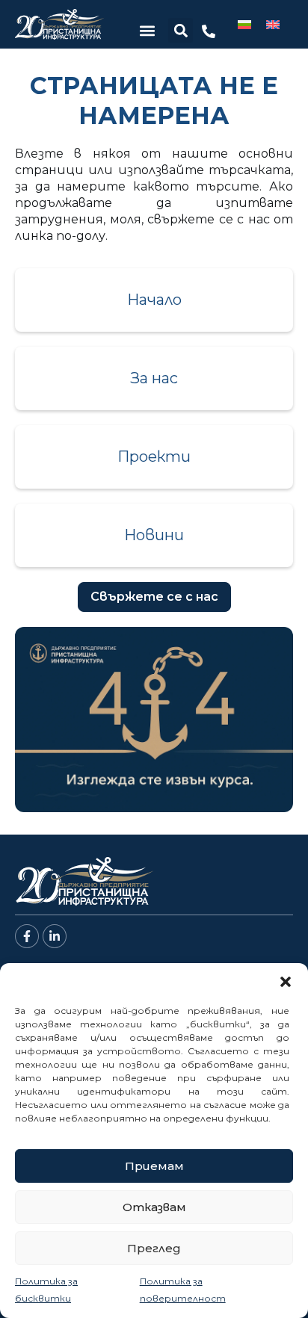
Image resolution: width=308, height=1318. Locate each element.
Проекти (154, 456)
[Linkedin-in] (55, 936)
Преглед (154, 1248)
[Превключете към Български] (244, 24)
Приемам (154, 1166)
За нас (154, 378)
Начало (154, 300)
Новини (154, 535)
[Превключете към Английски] (273, 24)
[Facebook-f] (27, 936)
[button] (285, 981)
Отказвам (154, 1207)
